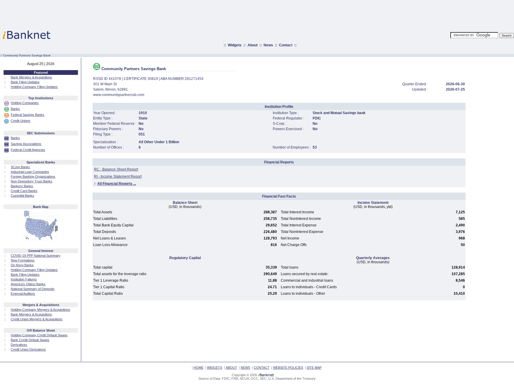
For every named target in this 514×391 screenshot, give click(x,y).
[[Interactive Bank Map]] (41, 240)
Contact (285, 45)
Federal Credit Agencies (28, 150)
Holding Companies (25, 103)
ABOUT (231, 367)
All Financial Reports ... (116, 184)
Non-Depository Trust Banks (31, 181)
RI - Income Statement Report (118, 176)
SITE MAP (314, 367)
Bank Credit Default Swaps (30, 340)
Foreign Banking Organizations (33, 176)
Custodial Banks (22, 195)
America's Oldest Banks (28, 284)
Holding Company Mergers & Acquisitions (40, 309)
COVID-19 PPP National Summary (35, 255)
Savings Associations (26, 144)
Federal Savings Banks (27, 114)
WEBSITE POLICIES (288, 367)
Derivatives (19, 344)
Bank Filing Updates (25, 82)
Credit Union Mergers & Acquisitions (36, 319)
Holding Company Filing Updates (34, 87)
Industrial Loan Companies (30, 172)
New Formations (23, 260)
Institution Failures (24, 279)
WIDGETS (214, 367)
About (252, 45)
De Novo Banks (22, 265)
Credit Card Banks (24, 191)
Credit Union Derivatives (28, 349)
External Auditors (23, 293)
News (268, 45)
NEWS (245, 367)
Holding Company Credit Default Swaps (39, 335)
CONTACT (261, 367)
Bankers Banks (22, 186)
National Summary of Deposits (32, 289)
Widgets (235, 45)
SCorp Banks (20, 167)
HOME (198, 367)
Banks (15, 109)
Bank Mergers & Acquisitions (31, 77)
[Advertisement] (283, 13)
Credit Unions (20, 120)
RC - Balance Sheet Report (116, 169)
